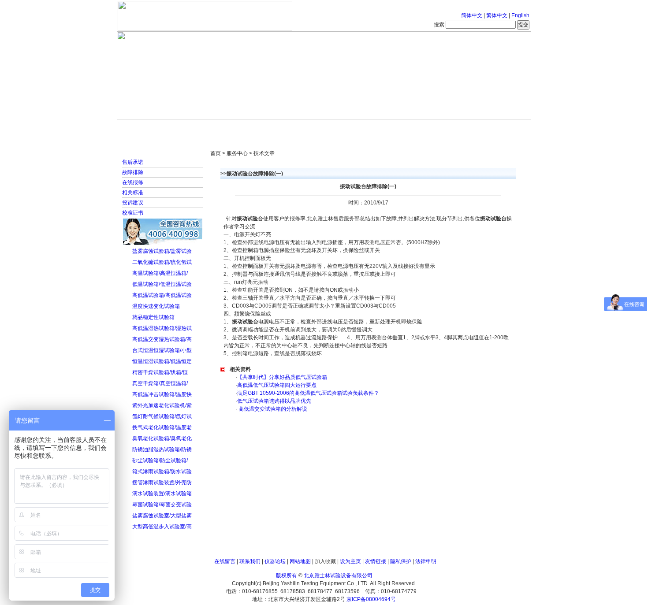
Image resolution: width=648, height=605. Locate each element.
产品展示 (291, 127)
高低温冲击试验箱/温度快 (162, 394)
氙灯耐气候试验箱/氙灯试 (162, 416)
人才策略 (388, 127)
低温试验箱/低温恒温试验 (162, 284)
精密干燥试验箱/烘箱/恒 (160, 372)
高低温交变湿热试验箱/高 (162, 339)
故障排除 (132, 172)
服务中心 (436, 127)
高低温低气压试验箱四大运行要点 (277, 385)
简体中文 (471, 15)
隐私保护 (400, 561)
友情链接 (375, 561)
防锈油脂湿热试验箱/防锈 (162, 449)
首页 (145, 127)
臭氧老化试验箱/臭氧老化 (162, 438)
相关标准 (132, 192)
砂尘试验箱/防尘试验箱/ (160, 460)
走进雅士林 (194, 127)
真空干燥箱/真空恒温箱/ (160, 383)
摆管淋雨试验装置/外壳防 (162, 482)
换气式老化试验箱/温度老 (162, 427)
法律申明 (425, 561)
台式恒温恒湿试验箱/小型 (162, 350)
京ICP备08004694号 (371, 599)
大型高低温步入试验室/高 (162, 526)
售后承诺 (132, 162)
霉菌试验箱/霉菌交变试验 (162, 504)
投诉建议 (132, 203)
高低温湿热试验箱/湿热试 (162, 328)
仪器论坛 (275, 561)
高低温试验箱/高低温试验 (162, 295)
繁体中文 (496, 15)
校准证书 (132, 213)
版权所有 (286, 575)
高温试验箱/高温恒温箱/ (160, 273)
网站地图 (300, 561)
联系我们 (250, 561)
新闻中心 (242, 127)
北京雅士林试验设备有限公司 (338, 575)
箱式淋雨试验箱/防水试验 (162, 471)
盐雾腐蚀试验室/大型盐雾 (162, 515)
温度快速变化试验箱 (156, 306)
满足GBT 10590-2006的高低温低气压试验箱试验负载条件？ (308, 393)
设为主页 (350, 561)
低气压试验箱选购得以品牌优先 (274, 401)
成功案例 (339, 127)
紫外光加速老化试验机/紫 (162, 405)
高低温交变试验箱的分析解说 (272, 409)
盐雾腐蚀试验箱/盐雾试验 (162, 251)
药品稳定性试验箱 (153, 317)
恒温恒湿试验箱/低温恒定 (162, 361)
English (520, 15)
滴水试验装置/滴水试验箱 (162, 493)
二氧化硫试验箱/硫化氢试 (162, 262)
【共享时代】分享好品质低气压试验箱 (282, 377)
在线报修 (132, 182)
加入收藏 (325, 561)
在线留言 (224, 561)
